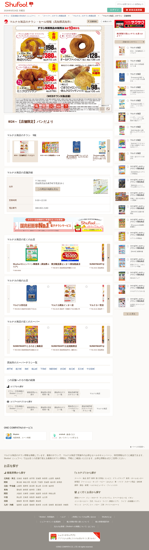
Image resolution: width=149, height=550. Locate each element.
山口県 (44, 497)
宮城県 (38, 478)
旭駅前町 (53, 369)
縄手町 (10, 369)
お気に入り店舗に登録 (106, 21)
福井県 (51, 486)
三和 (102, 505)
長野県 (25, 486)
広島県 (25, 497)
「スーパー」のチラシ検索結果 (54, 16)
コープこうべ (88, 505)
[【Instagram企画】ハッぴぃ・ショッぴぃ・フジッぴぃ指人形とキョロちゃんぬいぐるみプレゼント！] (103, 147)
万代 (91, 501)
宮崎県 (51, 505)
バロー (97, 505)
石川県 (44, 486)
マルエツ (97, 501)
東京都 (19, 482)
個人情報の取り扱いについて (78, 522)
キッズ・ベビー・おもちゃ (103, 482)
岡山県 (19, 497)
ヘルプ (62, 517)
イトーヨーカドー (81, 501)
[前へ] (8, 151)
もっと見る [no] (131, 314)
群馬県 (59, 482)
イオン (130, 498)
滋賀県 (38, 494)
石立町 (81, 369)
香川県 (25, 501)
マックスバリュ (106, 498)
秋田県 (44, 478)
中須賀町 (91, 369)
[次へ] (108, 151)
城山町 (34, 369)
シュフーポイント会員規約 (50, 522)
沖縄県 (65, 505)
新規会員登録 (134, 10)
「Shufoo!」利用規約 (46, 517)
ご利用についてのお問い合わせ (83, 517)
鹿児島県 (58, 505)
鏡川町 (19, 369)
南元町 (72, 369)
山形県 (51, 478)
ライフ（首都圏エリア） (130, 501)
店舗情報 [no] (92, 21)
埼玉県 (33, 482)
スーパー (77, 478)
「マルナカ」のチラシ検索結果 (83, 16)
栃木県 (53, 482)
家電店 (77, 482)
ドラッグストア (119, 478)
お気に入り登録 (48, 286)
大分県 (44, 505)
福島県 (57, 478)
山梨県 (19, 486)
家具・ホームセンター (134, 478)
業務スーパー (79, 498)
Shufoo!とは (106, 517)
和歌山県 (52, 494)
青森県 (25, 478)
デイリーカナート (112, 505)
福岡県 (19, 505)
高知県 (38, 501)
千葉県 (40, 482)
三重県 (38, 490)
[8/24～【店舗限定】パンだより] (25, 147)
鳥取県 (32, 497)
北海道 (19, 478)
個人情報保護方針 (102, 522)
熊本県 (38, 505)
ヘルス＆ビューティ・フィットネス (104, 485)
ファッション (86, 482)
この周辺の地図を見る (48, 189)
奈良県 (44, 494)
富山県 (38, 486)
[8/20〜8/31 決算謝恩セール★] (51, 147)
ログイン (114, 10)
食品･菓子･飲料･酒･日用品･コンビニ (97, 478)
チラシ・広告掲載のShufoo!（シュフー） (20, 16)
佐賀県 (25, 505)
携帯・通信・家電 (81, 485)
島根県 (38, 497)
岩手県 (32, 478)
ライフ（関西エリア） (111, 501)
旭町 (27, 369)
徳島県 (19, 501)
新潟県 (32, 486)
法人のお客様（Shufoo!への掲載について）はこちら (74, 526)
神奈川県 (26, 482)
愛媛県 (32, 501)
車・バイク (119, 482)
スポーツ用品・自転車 (133, 482)
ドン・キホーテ (92, 498)
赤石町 (63, 369)
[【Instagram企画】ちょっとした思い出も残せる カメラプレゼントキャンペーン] (77, 147)
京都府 (32, 494)
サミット (77, 505)
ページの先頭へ (137, 447)
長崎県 (32, 505)
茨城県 (46, 482)
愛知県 (19, 490)
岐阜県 (32, 490)
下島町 (43, 369)
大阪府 (19, 494)
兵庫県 (25, 494)
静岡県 (25, 490)
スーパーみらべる (120, 498)
